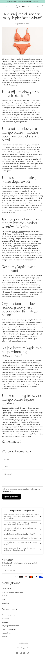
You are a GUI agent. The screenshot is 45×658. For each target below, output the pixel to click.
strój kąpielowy (7, 64)
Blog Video (5, 603)
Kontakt (4, 596)
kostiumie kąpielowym (18, 360)
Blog (3, 599)
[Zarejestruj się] (40, 570)
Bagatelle (25, 643)
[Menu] (2, 6)
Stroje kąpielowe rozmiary (10, 626)
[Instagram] (20, 653)
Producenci (5, 618)
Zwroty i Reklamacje (8, 629)
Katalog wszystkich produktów (12, 592)
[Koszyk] (42, 6)
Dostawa (5, 622)
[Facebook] (17, 653)
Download (5, 636)
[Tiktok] (28, 653)
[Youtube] (24, 653)
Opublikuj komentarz (11, 496)
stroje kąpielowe (17, 232)
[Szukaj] (7, 6)
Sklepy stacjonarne (8, 615)
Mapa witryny (6, 633)
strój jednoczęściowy (13, 322)
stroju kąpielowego (32, 408)
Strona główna (7, 588)
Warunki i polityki (22, 648)
